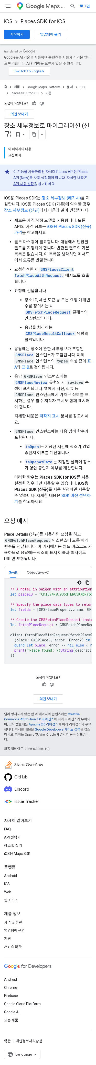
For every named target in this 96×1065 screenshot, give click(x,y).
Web (7, 892)
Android (10, 876)
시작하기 (17, 34)
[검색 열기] (73, 6)
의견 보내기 (19, 114)
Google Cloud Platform (22, 1004)
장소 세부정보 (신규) (21, 210)
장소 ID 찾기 (13, 845)
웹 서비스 (11, 900)
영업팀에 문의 (50, 34)
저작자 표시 (49, 416)
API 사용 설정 (23, 184)
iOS (8, 21)
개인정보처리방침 (29, 1041)
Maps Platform (56, 6)
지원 (7, 939)
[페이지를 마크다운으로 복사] (34, 134)
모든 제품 (11, 1020)
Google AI (11, 1012)
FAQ (7, 829)
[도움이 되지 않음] (42, 103)
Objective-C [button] (38, 572)
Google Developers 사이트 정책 (57, 729)
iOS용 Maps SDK (17, 854)
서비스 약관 (13, 947)
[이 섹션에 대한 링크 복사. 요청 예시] (33, 522)
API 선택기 (12, 837)
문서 (70, 87)
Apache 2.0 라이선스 (43, 724)
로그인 (85, 6)
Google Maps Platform (43, 87)
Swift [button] (13, 572)
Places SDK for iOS (42, 21)
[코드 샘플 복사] (87, 582)
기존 (48, 93)
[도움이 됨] (34, 103)
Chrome (10, 988)
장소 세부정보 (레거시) (61, 198)
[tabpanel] (48, 621)
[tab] (13, 572)
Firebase (11, 996)
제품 (17, 87)
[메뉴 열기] (8, 6)
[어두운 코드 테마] (79, 582)
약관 (7, 1041)
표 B (25, 367)
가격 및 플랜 (13, 922)
